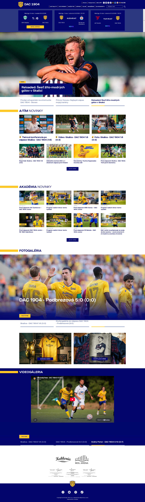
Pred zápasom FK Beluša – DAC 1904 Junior (85, 231)
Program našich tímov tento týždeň (56, 208)
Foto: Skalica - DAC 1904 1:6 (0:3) (107, 138)
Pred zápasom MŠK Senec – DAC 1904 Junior (85, 208)
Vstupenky (62, 6)
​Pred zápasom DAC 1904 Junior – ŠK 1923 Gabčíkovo (31, 231)
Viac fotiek (24, 316)
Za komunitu (100, 6)
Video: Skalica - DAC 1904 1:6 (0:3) (72, 138)
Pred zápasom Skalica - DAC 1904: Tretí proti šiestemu (113, 162)
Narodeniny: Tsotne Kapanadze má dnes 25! (85, 162)
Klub (84, 6)
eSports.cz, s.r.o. (84, 497)
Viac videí (24, 436)
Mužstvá (71, 6)
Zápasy (78, 6)
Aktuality (53, 6)
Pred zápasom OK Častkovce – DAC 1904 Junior (30, 208)
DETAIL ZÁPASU (35, 27)
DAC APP (99, 2)
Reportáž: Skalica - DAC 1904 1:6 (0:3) (31, 162)
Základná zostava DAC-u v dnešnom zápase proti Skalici (57, 162)
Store (85, 2)
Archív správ (72, 169)
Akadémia (91, 6)
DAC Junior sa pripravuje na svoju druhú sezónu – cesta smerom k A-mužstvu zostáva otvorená (113, 232)
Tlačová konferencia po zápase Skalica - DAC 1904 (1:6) (35, 138)
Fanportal (91, 2)
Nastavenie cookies (72, 499)
